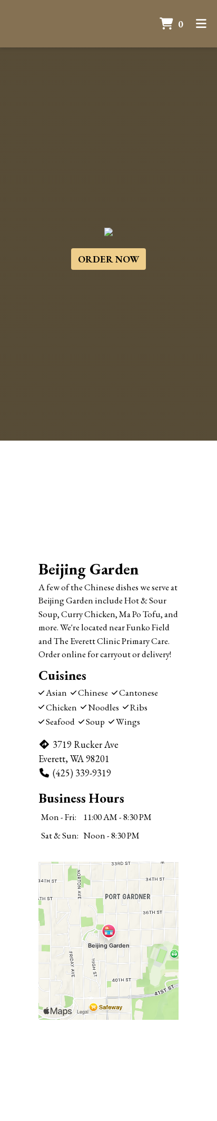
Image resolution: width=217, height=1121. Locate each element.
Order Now (108, 259)
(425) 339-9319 (82, 773)
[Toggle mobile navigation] (201, 24)
